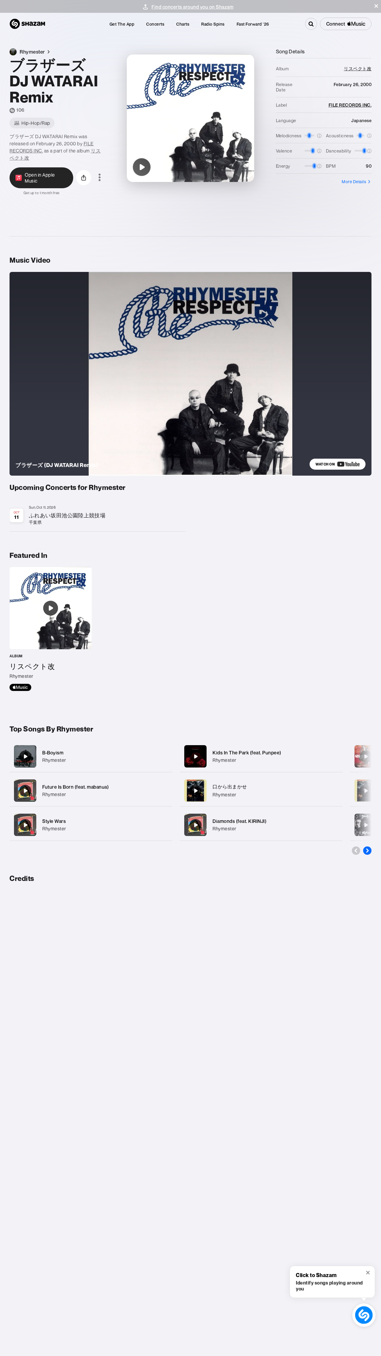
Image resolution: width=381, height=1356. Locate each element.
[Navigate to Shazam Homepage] (27, 24)
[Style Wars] (91, 824)
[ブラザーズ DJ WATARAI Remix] (142, 167)
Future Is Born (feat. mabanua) (75, 787)
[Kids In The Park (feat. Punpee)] (261, 756)
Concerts (155, 24)
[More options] (99, 177)
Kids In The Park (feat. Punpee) (247, 753)
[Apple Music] (20, 687)
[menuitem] (122, 24)
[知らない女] (366, 791)
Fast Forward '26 (253, 24)
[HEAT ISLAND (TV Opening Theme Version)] (366, 756)
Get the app (122, 24)
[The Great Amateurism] (366, 825)
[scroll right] (367, 850)
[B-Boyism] (91, 756)
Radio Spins (213, 24)
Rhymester (54, 760)
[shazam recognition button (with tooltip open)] (363, 1315)
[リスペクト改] (51, 629)
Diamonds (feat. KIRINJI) (239, 821)
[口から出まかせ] (261, 790)
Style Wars (54, 821)
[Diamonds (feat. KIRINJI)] (261, 824)
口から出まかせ (230, 787)
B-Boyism (52, 753)
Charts (182, 24)
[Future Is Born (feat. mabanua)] (91, 790)
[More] (164, 756)
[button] (376, 6)
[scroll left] (356, 850)
